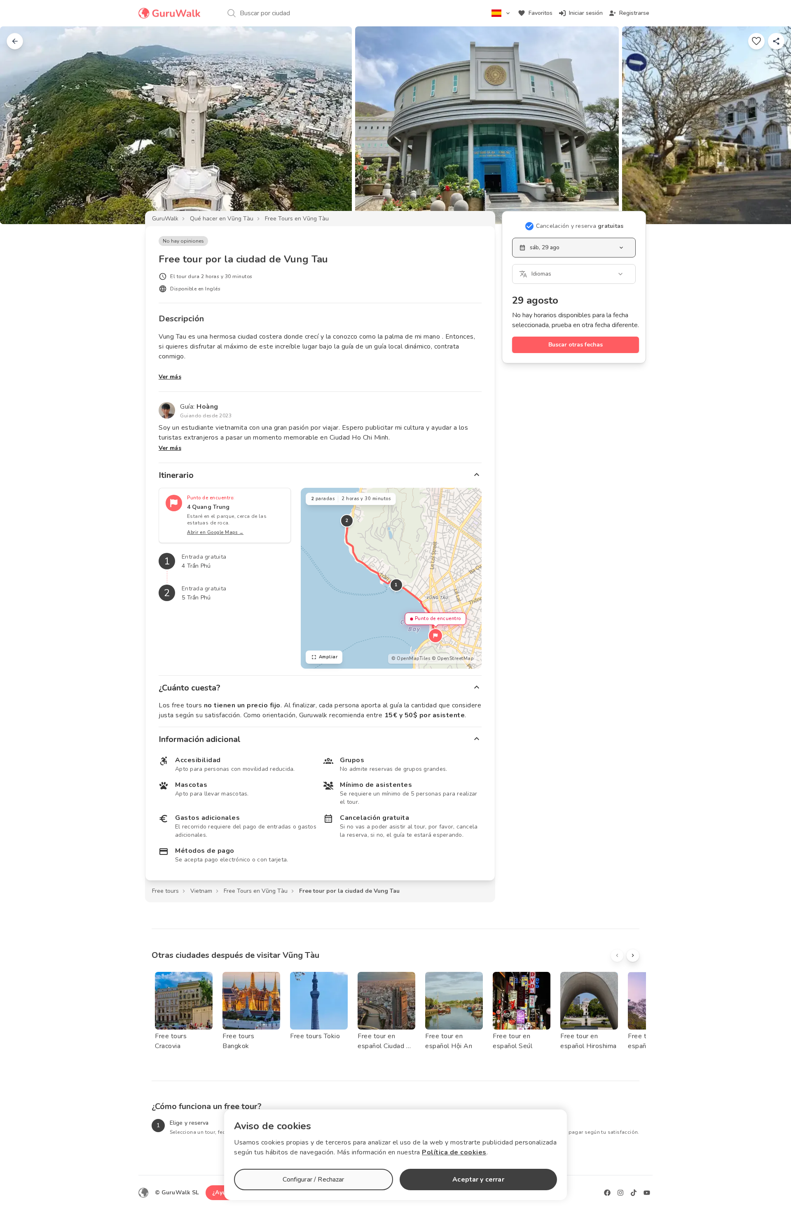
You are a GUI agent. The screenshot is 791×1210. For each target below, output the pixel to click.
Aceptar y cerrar (478, 1179)
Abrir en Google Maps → (215, 532)
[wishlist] (756, 41)
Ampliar (328, 657)
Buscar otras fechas (575, 345)
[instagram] (620, 1192)
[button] (435, 635)
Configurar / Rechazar (313, 1179)
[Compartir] (776, 41)
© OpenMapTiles (410, 658)
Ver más (170, 377)
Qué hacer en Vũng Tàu (221, 218)
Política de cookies (454, 1152)
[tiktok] (633, 1192)
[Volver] (15, 41)
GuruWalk (165, 218)
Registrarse (634, 13)
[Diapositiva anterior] (19, 125)
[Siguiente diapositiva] (771, 125)
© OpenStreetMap (453, 658)
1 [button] (396, 585)
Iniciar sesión (586, 13)
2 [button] (347, 520)
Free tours (165, 891)
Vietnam (201, 891)
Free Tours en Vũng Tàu (297, 218)
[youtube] (647, 1192)
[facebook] (607, 1192)
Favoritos (540, 13)
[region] (391, 578)
